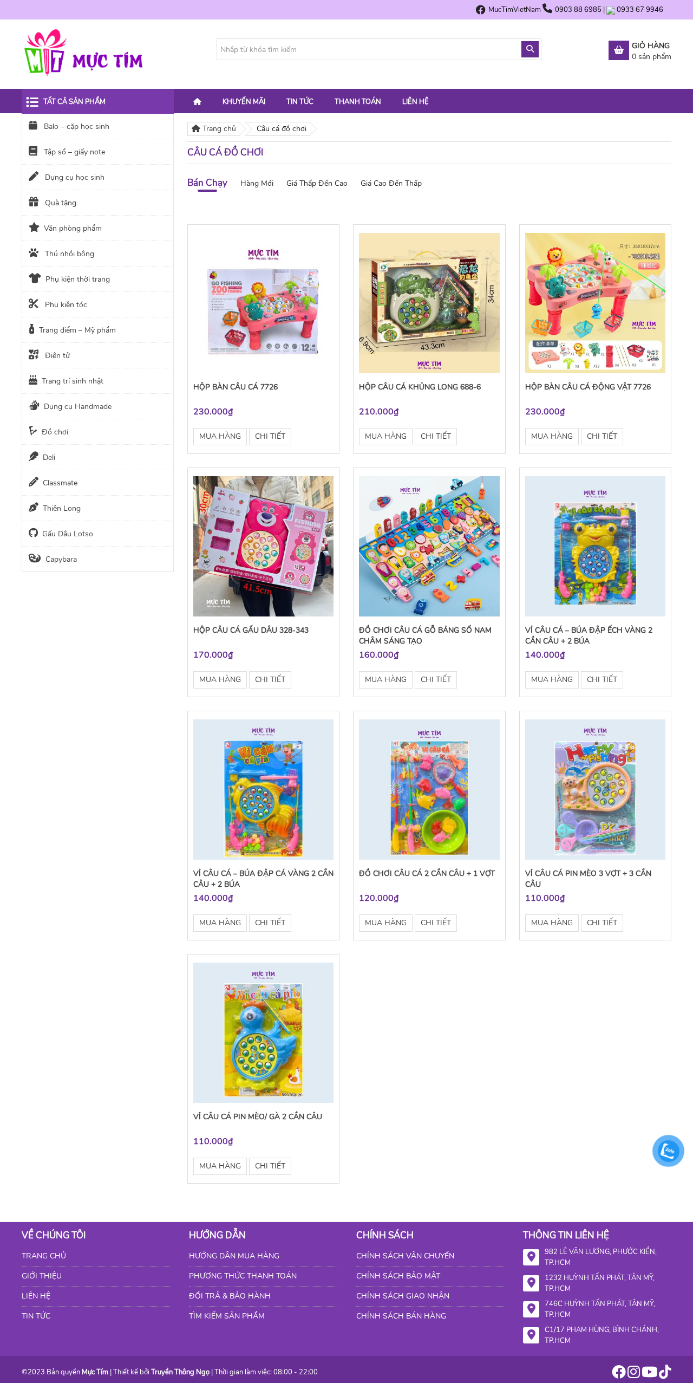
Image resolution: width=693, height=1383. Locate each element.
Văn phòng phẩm (73, 228)
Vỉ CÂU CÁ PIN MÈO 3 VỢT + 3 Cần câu (588, 878)
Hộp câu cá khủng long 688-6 (420, 387)
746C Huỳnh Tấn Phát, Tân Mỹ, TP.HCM (600, 1309)
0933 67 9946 (640, 10)
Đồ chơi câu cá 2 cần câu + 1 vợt (427, 873)
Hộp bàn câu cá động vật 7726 (588, 387)
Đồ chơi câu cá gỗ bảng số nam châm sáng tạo (425, 635)
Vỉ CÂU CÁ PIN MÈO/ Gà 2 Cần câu (257, 1117)
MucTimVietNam (514, 10)
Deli (49, 457)
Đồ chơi (55, 432)
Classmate (60, 483)
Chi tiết (270, 436)
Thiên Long (62, 508)
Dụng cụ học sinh (73, 177)
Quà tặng (59, 203)
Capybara (61, 559)
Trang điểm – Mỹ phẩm (77, 330)
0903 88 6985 (579, 10)
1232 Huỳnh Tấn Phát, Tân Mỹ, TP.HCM (600, 1283)
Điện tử (56, 355)
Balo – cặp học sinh (75, 126)
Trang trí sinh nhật (72, 381)
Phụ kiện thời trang (77, 279)
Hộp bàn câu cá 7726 (235, 387)
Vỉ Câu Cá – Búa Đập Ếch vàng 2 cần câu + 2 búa (588, 635)
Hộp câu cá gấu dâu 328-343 (251, 630)
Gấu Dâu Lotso (67, 534)
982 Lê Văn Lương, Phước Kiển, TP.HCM (601, 1257)
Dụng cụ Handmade (78, 406)
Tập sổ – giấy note (73, 152)
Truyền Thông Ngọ (180, 1372)
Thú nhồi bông (68, 254)
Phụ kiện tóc (65, 305)
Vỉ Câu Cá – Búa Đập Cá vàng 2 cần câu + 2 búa (263, 878)
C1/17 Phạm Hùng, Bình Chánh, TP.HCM (602, 1335)
